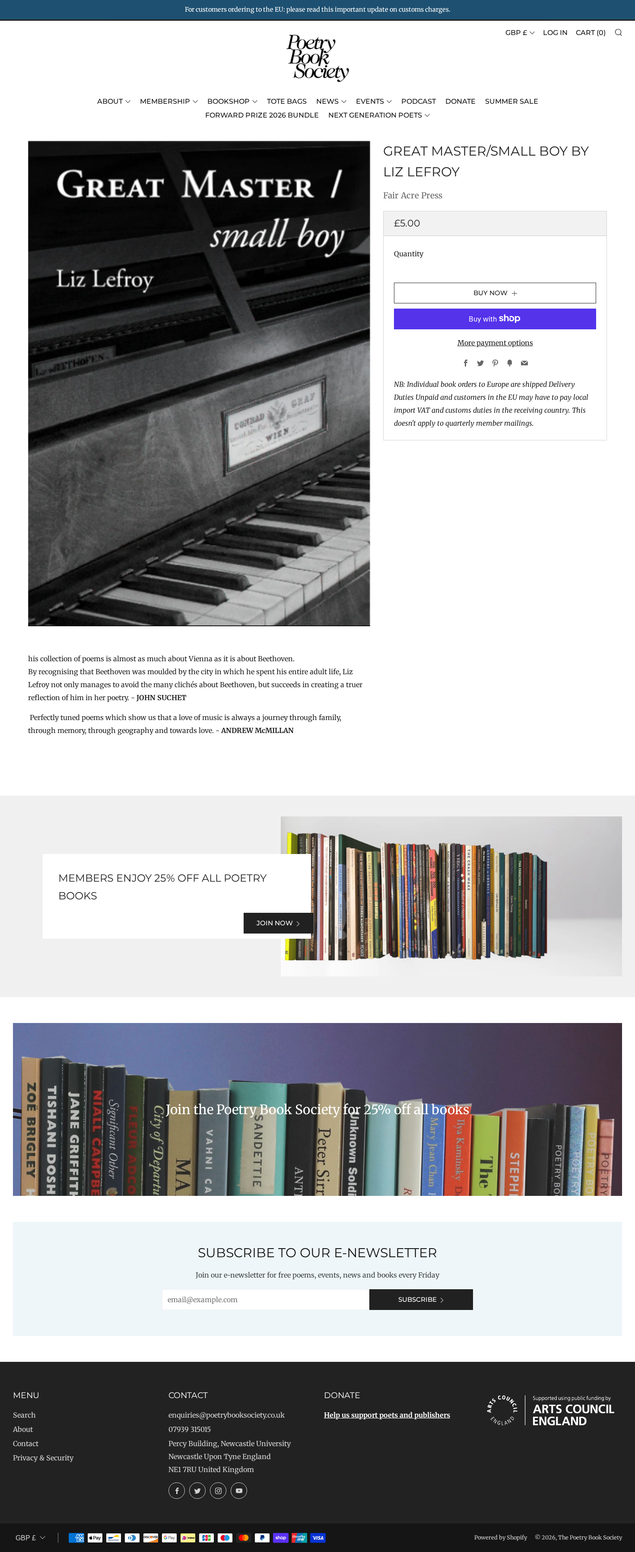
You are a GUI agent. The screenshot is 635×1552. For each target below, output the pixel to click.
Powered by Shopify (500, 1537)
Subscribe (417, 1299)
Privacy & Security (43, 1457)
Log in (555, 33)
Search (24, 1415)
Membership (165, 101)
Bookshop (228, 101)
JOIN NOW (275, 923)
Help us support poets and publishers (387, 1415)
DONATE (460, 101)
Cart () (591, 33)
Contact (25, 1443)
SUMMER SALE (511, 101)
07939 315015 (189, 1429)
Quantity (408, 253)
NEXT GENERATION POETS (375, 115)
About (110, 101)
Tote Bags (287, 101)
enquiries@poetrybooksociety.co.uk (226, 1415)
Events (370, 101)
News (327, 101)
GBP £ (516, 33)
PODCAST (418, 101)
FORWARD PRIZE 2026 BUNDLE (262, 115)
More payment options (495, 342)
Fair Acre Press (412, 195)
